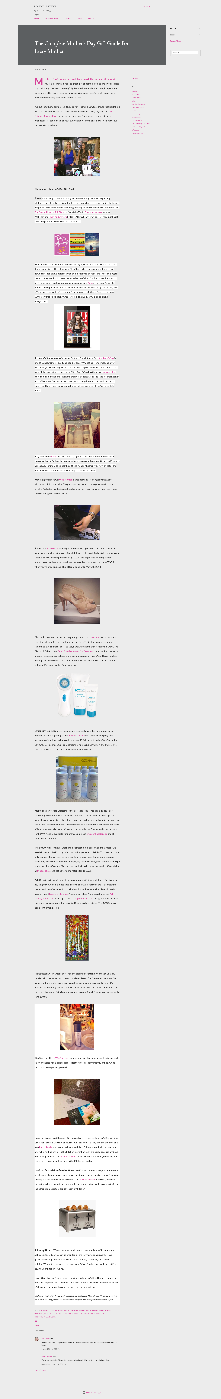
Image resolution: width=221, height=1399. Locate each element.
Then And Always (58, 216)
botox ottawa (46, 1356)
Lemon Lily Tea (77, 735)
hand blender (46, 1147)
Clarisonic (94, 637)
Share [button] (135, 78)
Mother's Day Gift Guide (141, 123)
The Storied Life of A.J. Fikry (49, 212)
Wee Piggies (65, 479)
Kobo (90, 282)
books (134, 91)
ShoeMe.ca (52, 548)
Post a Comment (41, 1370)
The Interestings (93, 212)
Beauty (91, 18)
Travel (68, 18)
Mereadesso (136, 117)
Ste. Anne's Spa (106, 358)
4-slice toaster (87, 1179)
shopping (135, 130)
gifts (133, 101)
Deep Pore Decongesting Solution (75, 651)
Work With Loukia (52, 18)
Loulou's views (45, 6)
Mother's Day (137, 120)
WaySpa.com (61, 1058)
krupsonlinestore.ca (97, 833)
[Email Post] (36, 1322)
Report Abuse (175, 41)
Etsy (53, 456)
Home (36, 18)
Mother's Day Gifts (139, 127)
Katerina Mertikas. (58, 893)
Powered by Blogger (93, 1392)
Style (79, 18)
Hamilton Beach (69, 1156)
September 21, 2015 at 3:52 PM (54, 1364)
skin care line (109, 372)
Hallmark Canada (138, 104)
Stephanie (45, 1338)
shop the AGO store (84, 898)
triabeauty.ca (44, 870)
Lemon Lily (136, 114)
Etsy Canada (136, 98)
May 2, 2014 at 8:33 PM (50, 1349)
